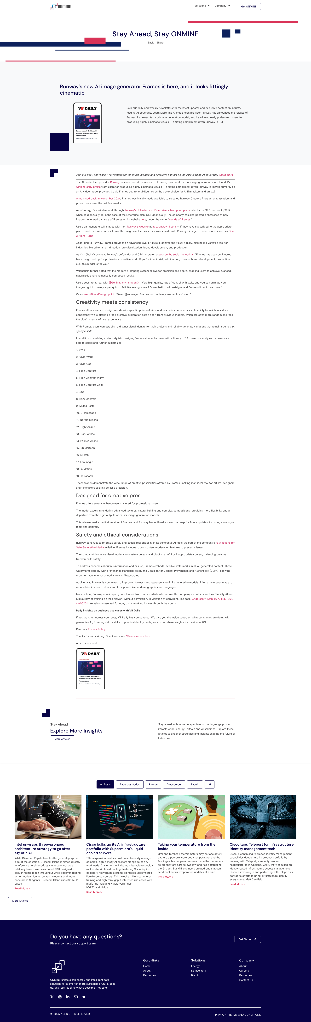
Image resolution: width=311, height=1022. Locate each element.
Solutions (200, 5)
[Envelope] (76, 997)
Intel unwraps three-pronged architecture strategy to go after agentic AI (42, 848)
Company (220, 5)
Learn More (226, 174)
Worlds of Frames (179, 219)
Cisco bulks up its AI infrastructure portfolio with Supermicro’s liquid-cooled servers (115, 848)
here (143, 219)
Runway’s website (138, 226)
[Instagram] (60, 997)
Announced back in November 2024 (98, 198)
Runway (115, 182)
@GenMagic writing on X (124, 282)
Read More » (22, 888)
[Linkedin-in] (68, 997)
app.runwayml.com (164, 226)
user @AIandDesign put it (98, 294)
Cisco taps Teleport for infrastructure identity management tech (262, 846)
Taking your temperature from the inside (186, 846)
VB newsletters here (138, 636)
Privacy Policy (96, 629)
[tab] (105, 784)
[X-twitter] (52, 997)
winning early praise (88, 186)
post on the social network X (175, 254)
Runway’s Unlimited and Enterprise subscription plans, (157, 210)
